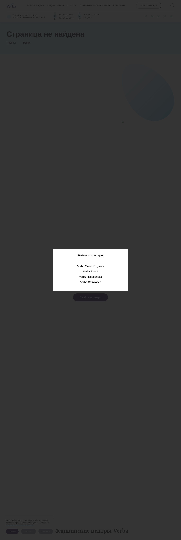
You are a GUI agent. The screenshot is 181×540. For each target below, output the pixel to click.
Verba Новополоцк (90, 276)
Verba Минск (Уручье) (90, 266)
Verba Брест (90, 271)
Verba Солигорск (90, 282)
